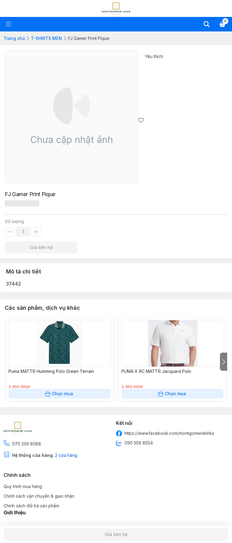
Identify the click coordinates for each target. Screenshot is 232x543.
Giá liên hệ (41, 247)
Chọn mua (62, 393)
